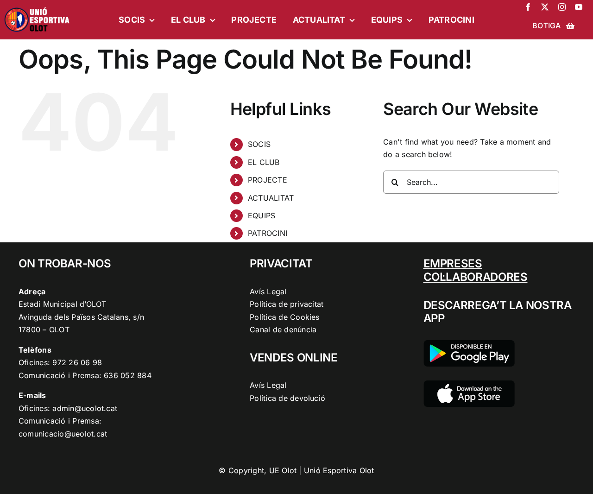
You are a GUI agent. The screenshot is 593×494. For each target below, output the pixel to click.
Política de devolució (287, 398)
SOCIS (259, 144)
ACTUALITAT (271, 198)
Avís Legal (268, 291)
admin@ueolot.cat (84, 408)
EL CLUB (264, 162)
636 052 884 (127, 375)
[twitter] (545, 7)
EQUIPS (261, 215)
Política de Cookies (285, 317)
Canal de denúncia (283, 329)
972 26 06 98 (77, 362)
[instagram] (562, 7)
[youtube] (578, 7)
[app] (469, 384)
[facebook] (528, 7)
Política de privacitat (286, 304)
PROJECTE (267, 179)
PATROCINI (267, 233)
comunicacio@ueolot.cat (63, 433)
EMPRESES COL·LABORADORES (475, 270)
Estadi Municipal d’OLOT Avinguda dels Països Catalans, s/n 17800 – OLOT (81, 316)
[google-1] (469, 343)
